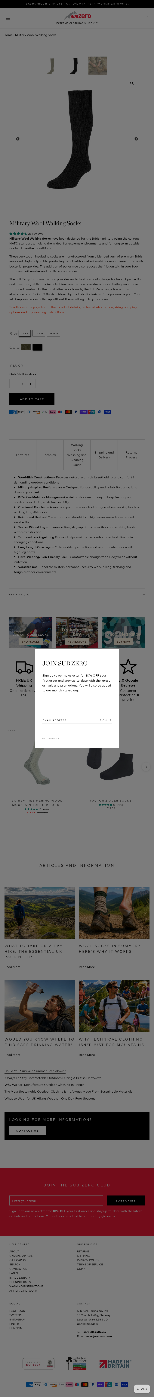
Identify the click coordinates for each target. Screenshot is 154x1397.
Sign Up (106, 720)
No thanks (50, 738)
